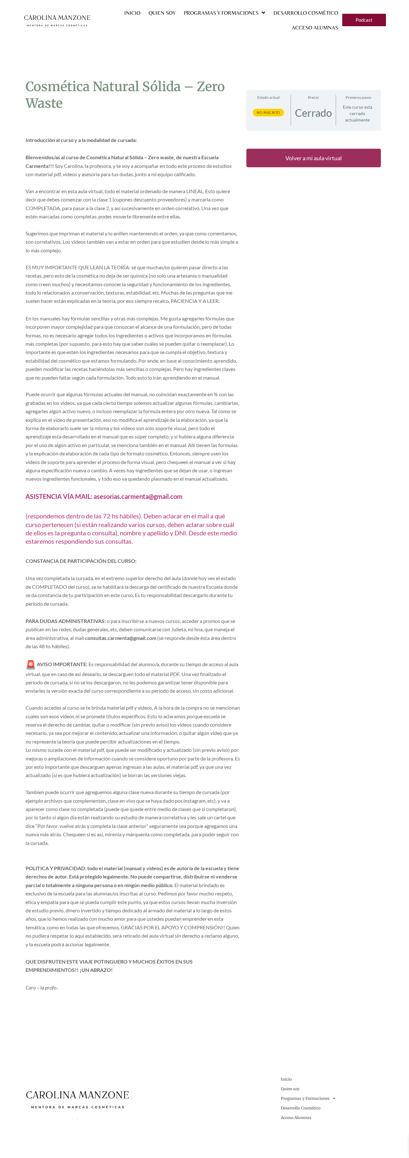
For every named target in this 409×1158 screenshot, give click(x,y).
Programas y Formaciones (221, 13)
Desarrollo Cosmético (306, 13)
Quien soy (162, 13)
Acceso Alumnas (315, 27)
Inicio (132, 13)
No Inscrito (268, 112)
